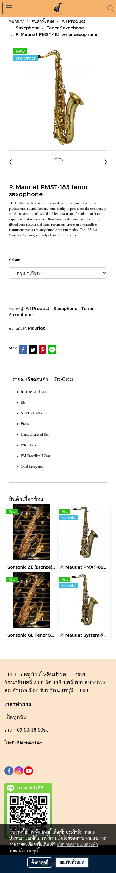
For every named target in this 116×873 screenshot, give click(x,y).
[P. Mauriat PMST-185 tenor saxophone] (58, 97)
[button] (109, 8)
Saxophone (66, 308)
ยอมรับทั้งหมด (71, 862)
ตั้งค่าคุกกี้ (39, 862)
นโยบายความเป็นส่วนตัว (77, 844)
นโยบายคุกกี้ (29, 850)
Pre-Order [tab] (63, 379)
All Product (38, 308)
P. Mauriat (34, 327)
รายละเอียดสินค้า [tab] (30, 379)
